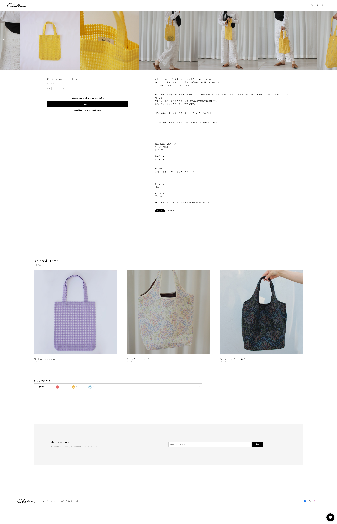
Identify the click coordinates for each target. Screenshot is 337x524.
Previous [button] (4, 40)
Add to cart (88, 104)
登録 (257, 444)
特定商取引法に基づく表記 (69, 501)
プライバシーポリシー (49, 501)
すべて (42, 387)
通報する (171, 210)
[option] (50, 40)
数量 (49, 89)
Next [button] (333, 40)
